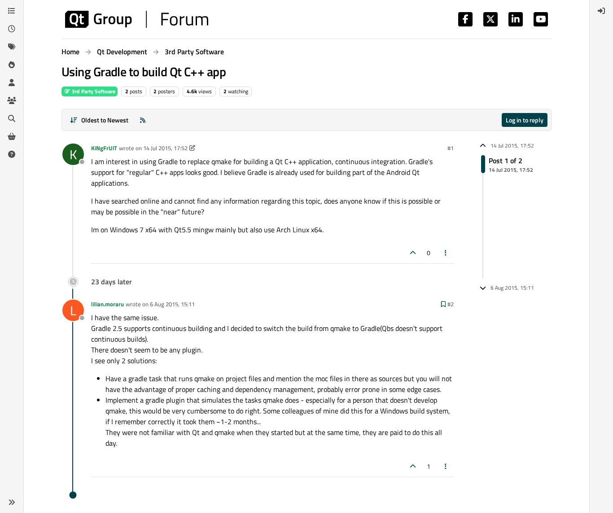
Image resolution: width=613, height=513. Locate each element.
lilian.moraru (107, 304)
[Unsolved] (12, 154)
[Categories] (12, 11)
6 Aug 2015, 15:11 (172, 304)
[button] (12, 502)
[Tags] (12, 46)
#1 (450, 147)
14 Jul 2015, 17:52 (165, 147)
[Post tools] (446, 253)
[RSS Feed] (142, 120)
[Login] (601, 11)
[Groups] (12, 100)
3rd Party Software (92, 91)
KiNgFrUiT (104, 147)
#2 (450, 304)
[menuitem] (601, 11)
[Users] (12, 82)
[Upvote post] (413, 253)
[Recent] (12, 29)
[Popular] (12, 64)
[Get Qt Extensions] (12, 136)
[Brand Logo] (136, 19)
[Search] (12, 118)
